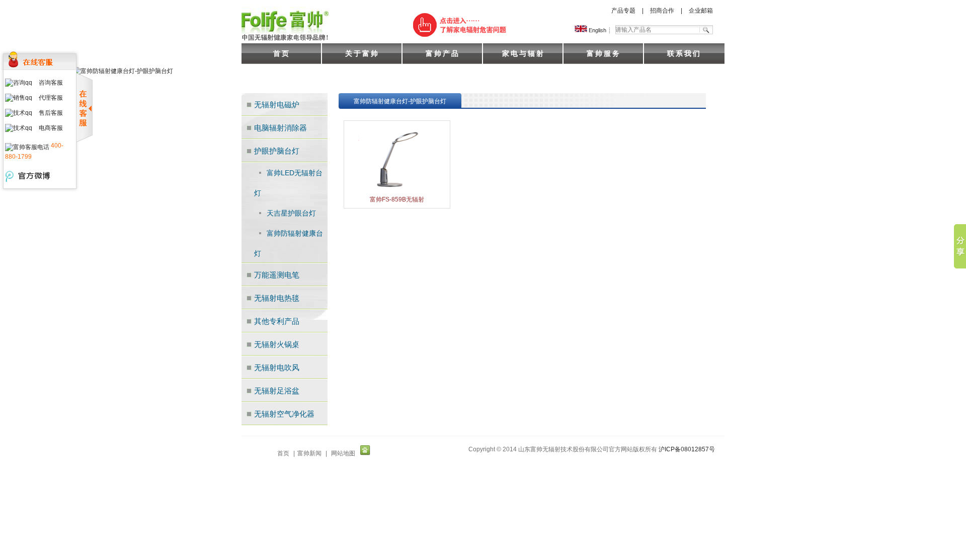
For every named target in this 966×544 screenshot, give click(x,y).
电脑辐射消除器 (280, 127)
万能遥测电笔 (276, 274)
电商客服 (51, 127)
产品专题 (623, 10)
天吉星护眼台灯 (291, 213)
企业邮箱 (701, 10)
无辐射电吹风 (276, 367)
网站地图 (343, 453)
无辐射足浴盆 (276, 390)
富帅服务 (604, 53)
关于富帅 (362, 53)
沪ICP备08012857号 (687, 449)
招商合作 (662, 10)
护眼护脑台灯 (276, 151)
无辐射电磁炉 (276, 104)
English (596, 30)
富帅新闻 (309, 453)
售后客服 (51, 112)
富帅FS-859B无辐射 (397, 199)
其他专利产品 (276, 321)
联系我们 (684, 53)
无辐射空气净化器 (284, 414)
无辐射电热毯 (276, 298)
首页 (281, 53)
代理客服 (51, 97)
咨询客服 (51, 82)
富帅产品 (443, 53)
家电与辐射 (523, 53)
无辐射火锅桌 (276, 344)
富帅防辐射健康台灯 (288, 243)
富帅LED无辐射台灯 (288, 183)
